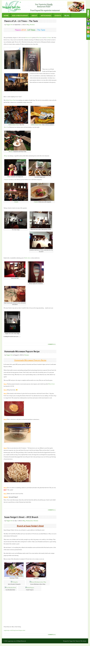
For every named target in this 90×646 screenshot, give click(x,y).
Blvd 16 (6, 127)
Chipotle (16, 202)
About (34, 15)
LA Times (48, 37)
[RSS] (88, 31)
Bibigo (5, 156)
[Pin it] (88, 27)
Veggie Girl (9, 24)
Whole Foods (51, 384)
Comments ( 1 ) (52, 509)
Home (6, 15)
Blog (67, 15)
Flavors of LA (28, 37)
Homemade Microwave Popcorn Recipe (22, 351)
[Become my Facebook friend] (88, 23)
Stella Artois (28, 258)
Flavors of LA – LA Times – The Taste (21, 21)
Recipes (26, 355)
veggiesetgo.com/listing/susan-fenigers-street (14, 630)
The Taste (39, 37)
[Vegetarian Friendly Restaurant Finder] (44, 12)
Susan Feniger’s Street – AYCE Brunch (21, 517)
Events (58, 15)
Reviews (32, 24)
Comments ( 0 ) (52, 344)
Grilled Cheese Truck (11, 100)
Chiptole (6, 179)
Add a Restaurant (20, 15)
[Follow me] (88, 19)
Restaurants (29, 520)
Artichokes (46, 15)
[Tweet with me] (88, 36)
